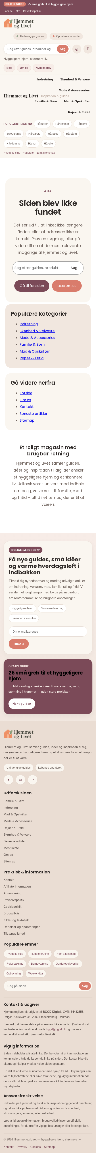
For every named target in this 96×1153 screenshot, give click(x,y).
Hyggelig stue (12, 152)
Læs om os (66, 285)
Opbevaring (13, 973)
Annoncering (12, 893)
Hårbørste (34, 133)
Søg (62, 49)
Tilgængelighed (14, 933)
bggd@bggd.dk (56, 1029)
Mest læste (11, 848)
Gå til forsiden (32, 285)
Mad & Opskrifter (77, 101)
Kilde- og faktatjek (16, 920)
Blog (9, 67)
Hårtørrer (42, 123)
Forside (8, 11)
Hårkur (32, 143)
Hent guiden (22, 703)
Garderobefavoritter (67, 963)
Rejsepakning (14, 963)
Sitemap (27, 420)
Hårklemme (13, 143)
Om (18, 11)
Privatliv (22, 1147)
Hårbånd (71, 133)
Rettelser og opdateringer (22, 927)
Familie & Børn (46, 101)
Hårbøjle (53, 133)
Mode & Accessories (74, 90)
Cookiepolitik (12, 906)
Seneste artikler (34, 413)
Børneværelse (39, 963)
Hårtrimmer (62, 123)
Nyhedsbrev (43, 67)
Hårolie (48, 143)
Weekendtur (35, 973)
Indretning (45, 79)
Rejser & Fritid (79, 112)
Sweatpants (13, 133)
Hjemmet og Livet (21, 96)
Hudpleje (28, 152)
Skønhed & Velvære (75, 79)
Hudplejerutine (40, 953)
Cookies (35, 1147)
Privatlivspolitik (32, 11)
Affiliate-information (17, 886)
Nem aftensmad (45, 152)
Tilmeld (18, 644)
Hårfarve (82, 123)
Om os (24, 67)
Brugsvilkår (11, 913)
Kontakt (27, 406)
